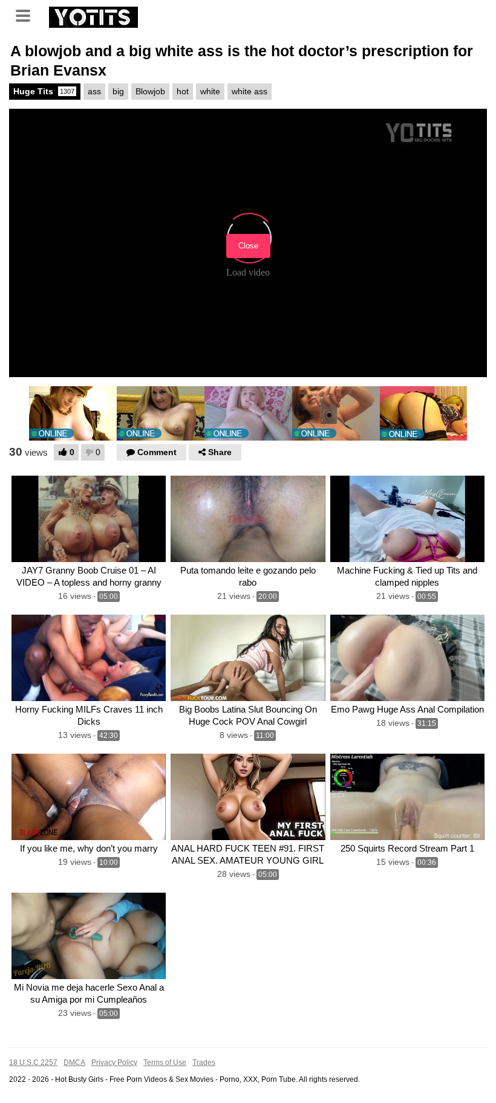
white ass (249, 91)
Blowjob (150, 91)
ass (94, 91)
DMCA (74, 1062)
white (210, 91)
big (118, 91)
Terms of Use (164, 1062)
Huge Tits (43, 91)
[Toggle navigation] (27, 14)
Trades (203, 1062)
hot (183, 91)
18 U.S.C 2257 (33, 1062)
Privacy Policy (114, 1062)
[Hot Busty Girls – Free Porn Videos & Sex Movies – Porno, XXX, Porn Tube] (93, 15)
